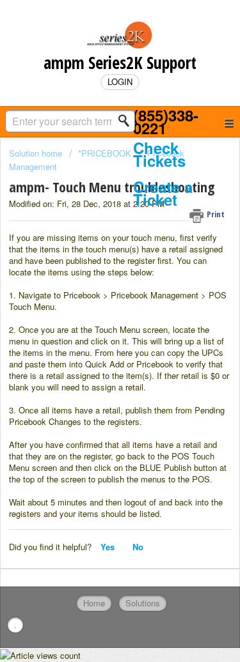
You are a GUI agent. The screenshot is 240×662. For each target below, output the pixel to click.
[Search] (127, 120)
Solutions (142, 603)
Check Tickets (159, 154)
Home (94, 603)
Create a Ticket (163, 193)
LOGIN (120, 81)
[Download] (96, 322)
